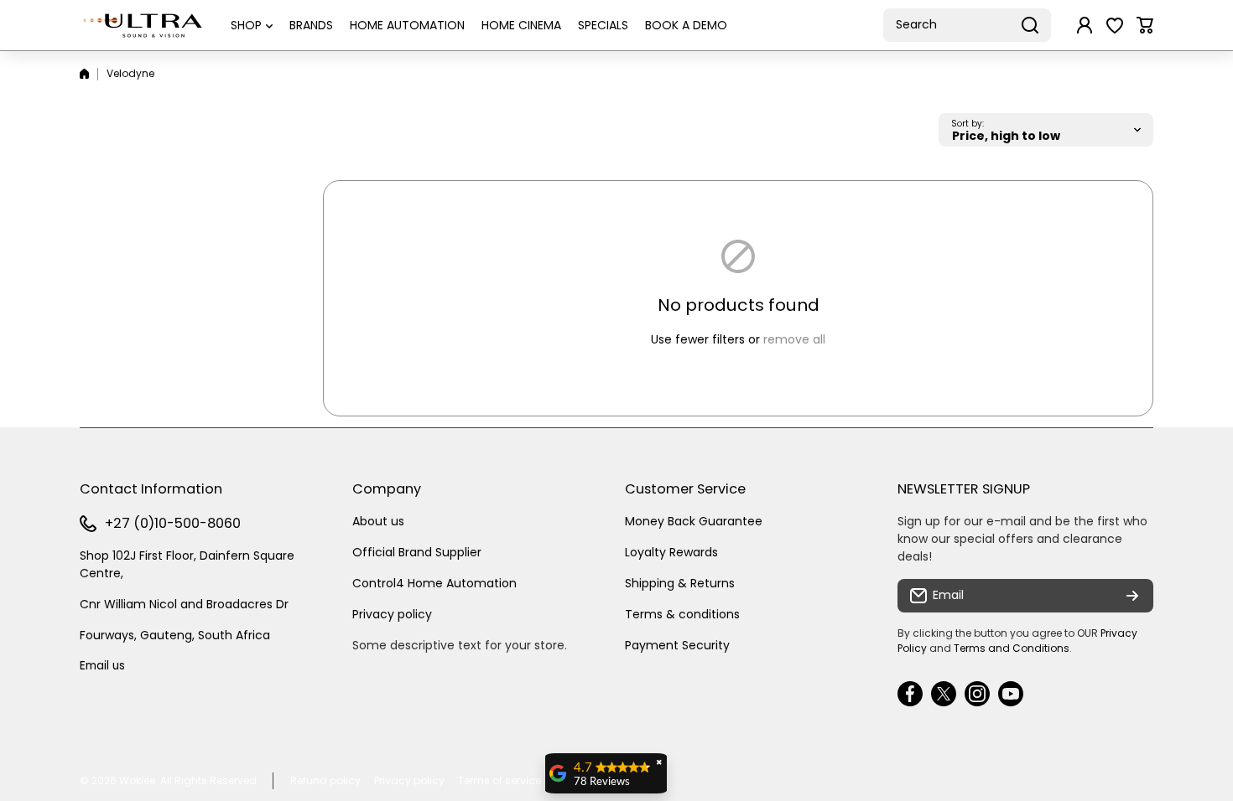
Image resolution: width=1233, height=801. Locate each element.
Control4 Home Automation (434, 583)
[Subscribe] (1132, 595)
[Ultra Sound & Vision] (143, 25)
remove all (794, 339)
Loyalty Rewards (671, 552)
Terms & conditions (682, 614)
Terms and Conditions (1011, 648)
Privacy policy (392, 614)
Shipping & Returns (680, 583)
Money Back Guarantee (693, 521)
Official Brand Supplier (416, 552)
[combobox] (967, 25)
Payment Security (677, 645)
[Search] (1030, 25)
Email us (102, 666)
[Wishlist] (1114, 25)
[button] (1145, 25)
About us (378, 521)
